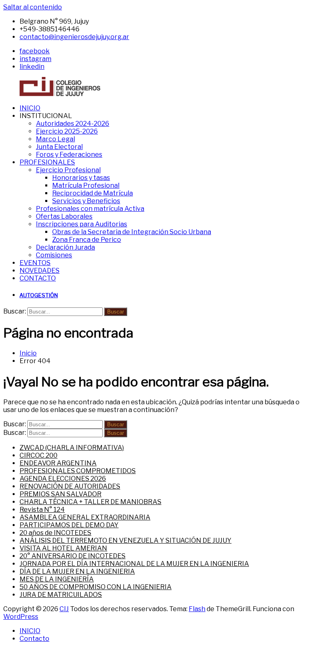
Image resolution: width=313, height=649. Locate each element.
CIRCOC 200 (38, 455)
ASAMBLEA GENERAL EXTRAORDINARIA (85, 517)
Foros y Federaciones (69, 154)
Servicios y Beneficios (86, 201)
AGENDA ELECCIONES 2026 (63, 478)
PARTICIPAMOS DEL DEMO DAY (69, 525)
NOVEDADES (40, 270)
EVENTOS (35, 263)
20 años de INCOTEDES (55, 533)
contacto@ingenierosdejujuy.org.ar (74, 37)
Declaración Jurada (65, 247)
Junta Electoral (59, 147)
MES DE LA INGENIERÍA (57, 579)
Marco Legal (55, 139)
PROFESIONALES (47, 162)
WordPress (20, 616)
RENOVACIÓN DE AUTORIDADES (70, 486)
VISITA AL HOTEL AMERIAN (63, 548)
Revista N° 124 (42, 509)
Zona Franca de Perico (86, 239)
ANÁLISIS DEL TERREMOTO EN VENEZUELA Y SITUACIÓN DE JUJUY (125, 540)
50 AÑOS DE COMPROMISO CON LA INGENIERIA (96, 587)
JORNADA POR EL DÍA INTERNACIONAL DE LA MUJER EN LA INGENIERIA (134, 564)
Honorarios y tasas (81, 178)
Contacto (34, 638)
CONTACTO (38, 278)
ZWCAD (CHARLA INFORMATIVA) (72, 448)
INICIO (30, 108)
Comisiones (54, 255)
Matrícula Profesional (85, 185)
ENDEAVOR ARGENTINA (58, 463)
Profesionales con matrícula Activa (90, 209)
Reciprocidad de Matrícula (92, 193)
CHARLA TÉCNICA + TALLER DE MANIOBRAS (90, 502)
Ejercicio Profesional (68, 170)
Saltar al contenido (32, 7)
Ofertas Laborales (64, 216)
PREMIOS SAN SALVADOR (60, 494)
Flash (197, 609)
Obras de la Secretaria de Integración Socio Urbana (131, 232)
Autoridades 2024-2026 (72, 123)
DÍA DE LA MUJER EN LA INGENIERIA (77, 571)
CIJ (64, 609)
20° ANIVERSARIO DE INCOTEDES (73, 556)
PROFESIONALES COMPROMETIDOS (78, 471)
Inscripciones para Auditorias (81, 224)
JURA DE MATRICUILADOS (61, 595)
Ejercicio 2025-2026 (67, 131)
